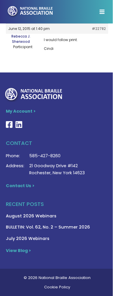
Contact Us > (20, 186)
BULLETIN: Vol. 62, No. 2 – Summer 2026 (48, 227)
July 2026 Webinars (27, 238)
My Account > (21, 111)
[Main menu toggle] (102, 12)
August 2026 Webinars (31, 216)
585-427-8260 (45, 156)
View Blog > (18, 250)
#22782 (99, 28)
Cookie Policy (57, 287)
